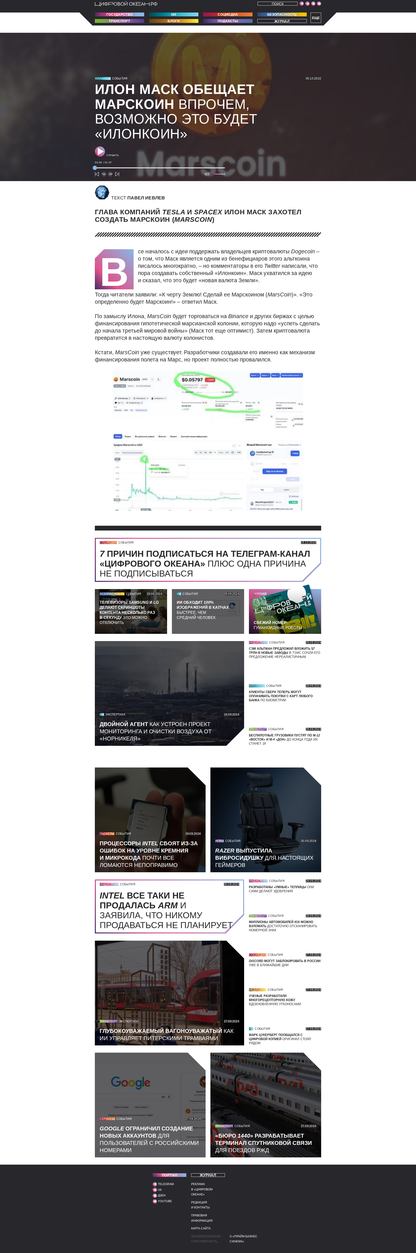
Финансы (103, 78)
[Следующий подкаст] (117, 174)
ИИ (173, 14)
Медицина (257, 989)
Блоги (174, 21)
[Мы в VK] (307, 3)
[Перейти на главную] (126, 4)
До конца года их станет (284, 739)
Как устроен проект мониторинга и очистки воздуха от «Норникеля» (156, 731)
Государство (119, 14)
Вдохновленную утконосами (275, 1000)
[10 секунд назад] (104, 174)
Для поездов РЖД (263, 1143)
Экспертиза (115, 714)
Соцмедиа (228, 14)
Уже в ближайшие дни (284, 963)
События (120, 78)
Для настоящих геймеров (264, 857)
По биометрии (281, 696)
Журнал (282, 21)
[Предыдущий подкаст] (97, 174)
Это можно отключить (129, 612)
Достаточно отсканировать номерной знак (283, 926)
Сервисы (107, 1119)
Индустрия (258, 642)
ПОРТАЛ (169, 1175)
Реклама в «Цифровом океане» (202, 1189)
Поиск (278, 4)
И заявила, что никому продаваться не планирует (169, 910)
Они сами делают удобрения (281, 889)
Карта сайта (201, 1228)
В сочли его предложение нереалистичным (284, 653)
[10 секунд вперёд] (110, 174)
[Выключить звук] (207, 174)
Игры (219, 841)
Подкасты (228, 21)
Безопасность (282, 14)
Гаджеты (107, 833)
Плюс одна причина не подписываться (205, 563)
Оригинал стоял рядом (280, 1039)
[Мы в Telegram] (301, 3)
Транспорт (119, 21)
